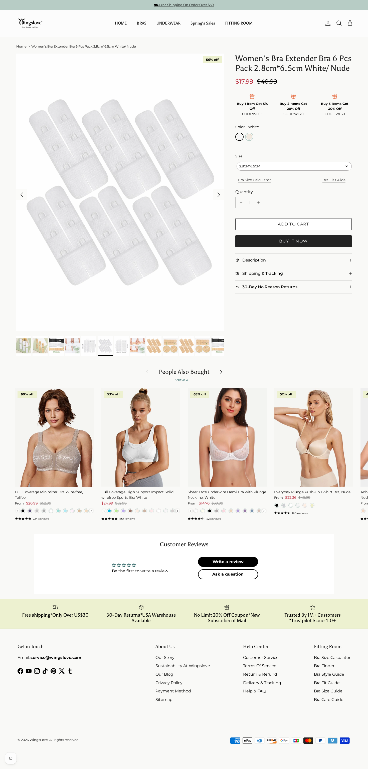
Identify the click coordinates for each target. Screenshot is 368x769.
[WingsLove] (30, 23)
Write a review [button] (228, 561)
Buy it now (293, 241)
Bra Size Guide (328, 691)
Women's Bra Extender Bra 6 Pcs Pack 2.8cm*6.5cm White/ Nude (83, 46)
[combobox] (294, 166)
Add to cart (293, 224)
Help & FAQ (254, 691)
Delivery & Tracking (262, 682)
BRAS (141, 23)
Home (21, 46)
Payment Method (173, 691)
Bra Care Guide (328, 699)
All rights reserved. (64, 740)
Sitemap (163, 699)
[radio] (239, 137)
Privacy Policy (168, 682)
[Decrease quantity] (240, 202)
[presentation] (91, 511)
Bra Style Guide (329, 674)
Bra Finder (324, 665)
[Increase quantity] (259, 202)
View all (184, 380)
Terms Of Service (259, 665)
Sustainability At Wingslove (182, 665)
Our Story (164, 657)
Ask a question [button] (228, 574)
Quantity (244, 191)
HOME (121, 23)
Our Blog (164, 674)
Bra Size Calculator (254, 180)
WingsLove (39, 740)
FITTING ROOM (239, 23)
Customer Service (261, 657)
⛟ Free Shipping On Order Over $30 (184, 5)
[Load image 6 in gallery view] (120, 192)
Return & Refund (260, 674)
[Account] (327, 23)
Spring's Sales (203, 23)
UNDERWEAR (168, 23)
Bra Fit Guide (333, 180)
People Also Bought (184, 371)
